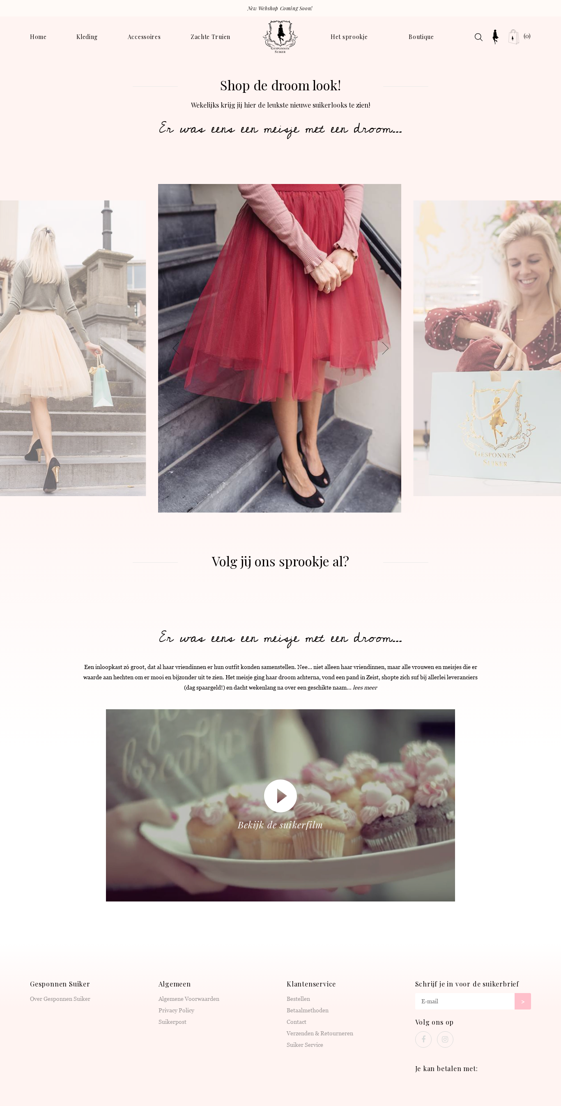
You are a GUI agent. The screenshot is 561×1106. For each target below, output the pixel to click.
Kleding (87, 37)
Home (38, 37)
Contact (296, 1022)
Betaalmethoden (308, 1010)
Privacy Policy (176, 1010)
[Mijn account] (495, 37)
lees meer (365, 687)
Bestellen (298, 999)
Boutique (421, 37)
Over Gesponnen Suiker (60, 999)
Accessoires (144, 37)
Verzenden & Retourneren (320, 1033)
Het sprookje (349, 37)
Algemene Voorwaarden (189, 999)
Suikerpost (172, 1022)
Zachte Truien (210, 37)
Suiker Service (305, 1045)
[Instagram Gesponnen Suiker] (445, 1039)
